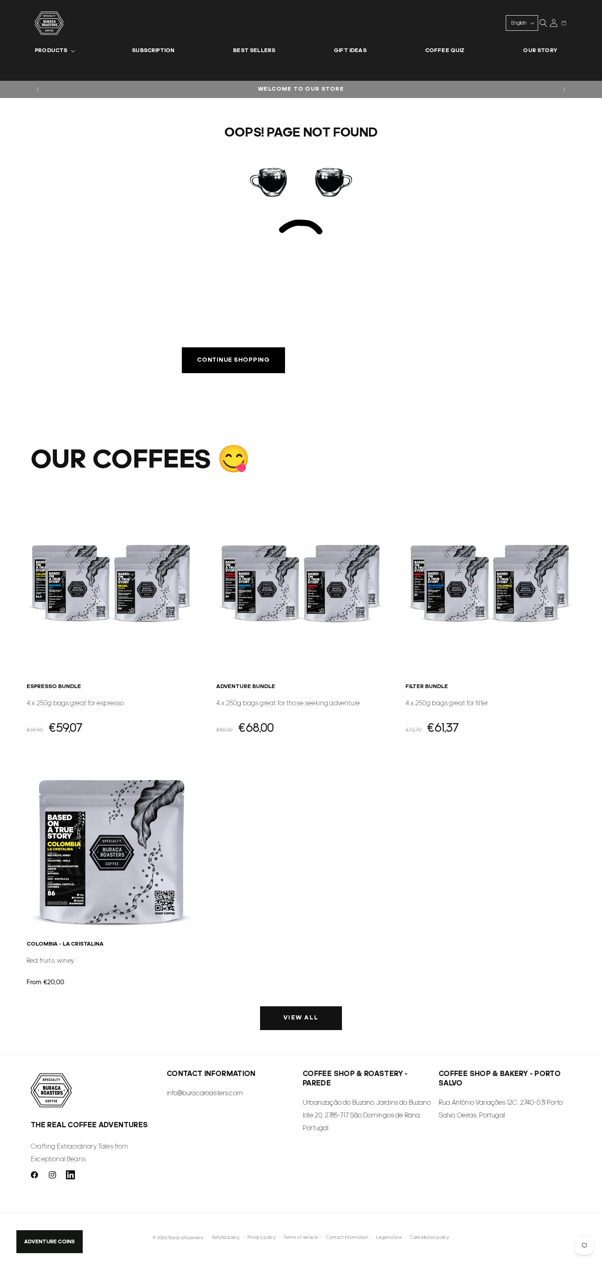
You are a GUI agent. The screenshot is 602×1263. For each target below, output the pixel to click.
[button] (54, 50)
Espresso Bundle (54, 687)
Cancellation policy (429, 1238)
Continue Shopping (233, 360)
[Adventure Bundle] (301, 583)
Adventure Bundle (245, 687)
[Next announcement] (564, 89)
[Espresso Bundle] (111, 583)
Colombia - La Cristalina (65, 944)
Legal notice (389, 1238)
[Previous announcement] (38, 89)
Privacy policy (262, 1238)
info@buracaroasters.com (205, 1093)
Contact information (347, 1238)
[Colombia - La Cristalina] (111, 851)
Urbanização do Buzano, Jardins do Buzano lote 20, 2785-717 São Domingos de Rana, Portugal (367, 1116)
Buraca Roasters (186, 1238)
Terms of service (301, 1238)
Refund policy (226, 1238)
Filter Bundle (426, 687)
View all (301, 1018)
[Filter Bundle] (490, 583)
